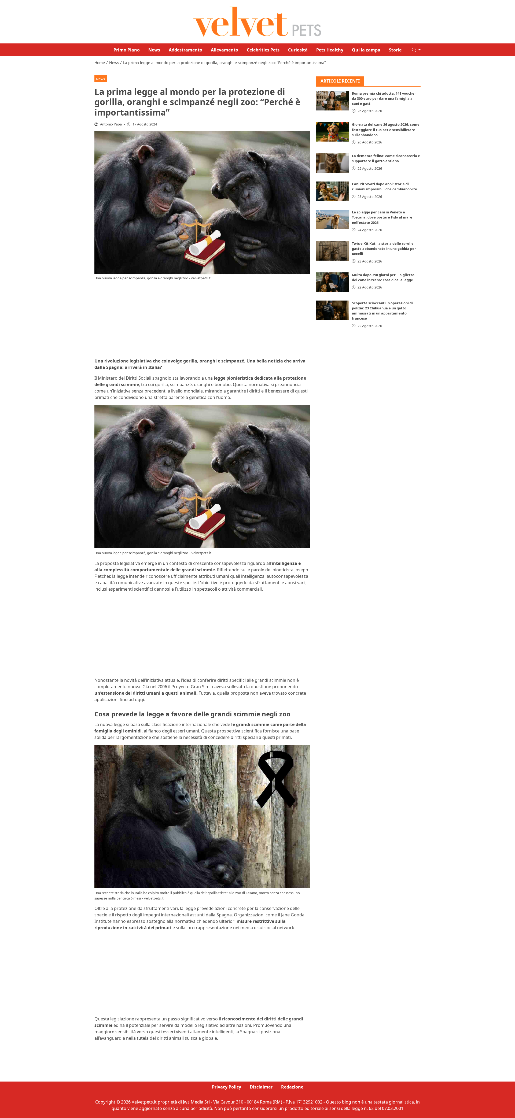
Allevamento (224, 50)
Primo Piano (126, 50)
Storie (395, 50)
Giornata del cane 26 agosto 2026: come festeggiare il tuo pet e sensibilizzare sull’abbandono (386, 129)
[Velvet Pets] (257, 21)
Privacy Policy (226, 1087)
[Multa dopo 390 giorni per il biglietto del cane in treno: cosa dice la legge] (332, 282)
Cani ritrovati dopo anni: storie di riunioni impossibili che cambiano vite (384, 186)
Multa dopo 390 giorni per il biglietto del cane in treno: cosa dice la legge (383, 277)
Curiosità (298, 50)
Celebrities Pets (263, 50)
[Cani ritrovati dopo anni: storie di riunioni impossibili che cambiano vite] (332, 191)
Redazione (292, 1087)
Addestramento (185, 50)
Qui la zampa (366, 50)
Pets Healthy (329, 50)
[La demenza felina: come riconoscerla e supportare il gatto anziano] (332, 163)
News (154, 50)
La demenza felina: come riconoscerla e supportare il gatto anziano (386, 158)
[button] (416, 50)
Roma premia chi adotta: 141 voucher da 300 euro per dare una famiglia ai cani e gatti (384, 98)
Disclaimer (261, 1087)
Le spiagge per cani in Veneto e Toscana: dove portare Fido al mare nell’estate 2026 (382, 217)
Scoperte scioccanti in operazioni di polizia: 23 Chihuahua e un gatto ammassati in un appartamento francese (382, 311)
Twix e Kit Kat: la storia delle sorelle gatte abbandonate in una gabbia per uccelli (384, 248)
